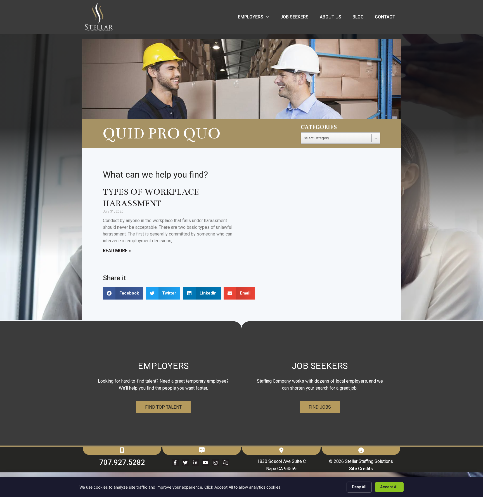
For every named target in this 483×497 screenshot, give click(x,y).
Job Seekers (297, 18)
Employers (256, 18)
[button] (123, 293)
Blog (360, 18)
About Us (333, 18)
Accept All (389, 487)
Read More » (117, 250)
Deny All (359, 487)
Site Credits (361, 468)
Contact (388, 18)
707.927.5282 (122, 462)
